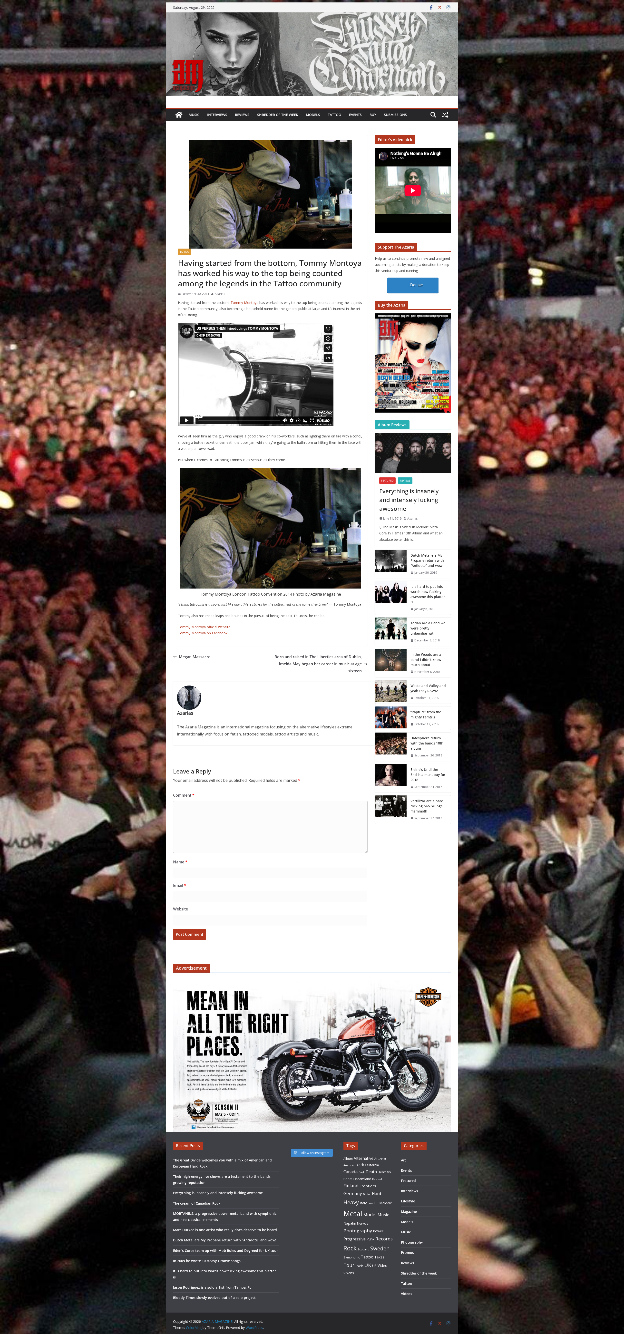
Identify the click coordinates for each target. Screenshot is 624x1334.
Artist (383, 1158)
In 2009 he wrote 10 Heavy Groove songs (207, 1260)
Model (370, 1214)
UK (367, 1265)
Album (348, 1158)
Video (382, 1265)
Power (378, 1230)
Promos (407, 1252)
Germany (352, 1193)
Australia (348, 1165)
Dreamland (362, 1178)
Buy (373, 114)
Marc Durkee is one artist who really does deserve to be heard (225, 1230)
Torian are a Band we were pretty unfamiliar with (427, 628)
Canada (350, 1171)
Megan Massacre (194, 656)
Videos (406, 1293)
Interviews (217, 114)
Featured (387, 480)
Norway (362, 1223)
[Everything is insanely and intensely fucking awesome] (413, 453)
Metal (352, 1213)
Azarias (220, 294)
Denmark (384, 1172)
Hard (376, 1193)
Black (359, 1164)
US (374, 1265)
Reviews (242, 114)
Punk (370, 1239)
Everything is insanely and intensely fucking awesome (409, 499)
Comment (184, 795)
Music (194, 114)
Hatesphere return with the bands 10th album (426, 743)
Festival (377, 1179)
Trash (359, 1266)
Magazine (409, 1211)
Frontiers (368, 1185)
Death (371, 1171)
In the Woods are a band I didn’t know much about (425, 659)
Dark (362, 1172)
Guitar (367, 1194)
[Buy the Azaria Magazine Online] (413, 316)
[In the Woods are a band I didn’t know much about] (391, 663)
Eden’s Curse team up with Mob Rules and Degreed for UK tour (225, 1250)
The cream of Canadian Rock (196, 1203)
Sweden (380, 1248)
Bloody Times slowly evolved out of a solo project (214, 1297)
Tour (348, 1265)
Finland (351, 1186)
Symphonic (351, 1257)
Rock (350, 1248)
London (373, 1203)
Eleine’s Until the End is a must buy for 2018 (427, 774)
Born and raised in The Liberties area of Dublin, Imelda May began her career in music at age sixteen (318, 664)
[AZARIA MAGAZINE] (312, 16)
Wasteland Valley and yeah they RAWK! (428, 688)
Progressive (354, 1239)
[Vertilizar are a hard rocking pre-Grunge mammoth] (391, 809)
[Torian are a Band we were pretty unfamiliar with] (391, 632)
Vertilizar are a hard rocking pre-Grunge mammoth (426, 806)
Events (355, 114)
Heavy (351, 1202)
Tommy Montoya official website (204, 627)
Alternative (363, 1158)
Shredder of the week (277, 114)
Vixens (348, 1273)
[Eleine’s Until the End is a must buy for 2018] (391, 778)
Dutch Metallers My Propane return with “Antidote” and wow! (427, 560)
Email (179, 885)
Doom (347, 1179)
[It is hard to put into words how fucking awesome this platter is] (391, 598)
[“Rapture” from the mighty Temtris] (391, 718)
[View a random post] (445, 115)
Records (384, 1239)
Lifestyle (408, 1201)
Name (180, 862)
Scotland (363, 1249)
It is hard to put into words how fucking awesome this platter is (427, 594)
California (372, 1165)
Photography (357, 1231)
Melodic (385, 1203)
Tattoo (334, 114)
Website (180, 909)
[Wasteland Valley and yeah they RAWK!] (391, 692)
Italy (363, 1202)
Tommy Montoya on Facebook (202, 633)
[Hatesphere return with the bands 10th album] (391, 747)
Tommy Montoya (244, 302)
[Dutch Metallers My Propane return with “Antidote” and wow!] (391, 564)
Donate (416, 285)
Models (313, 114)
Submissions (395, 114)
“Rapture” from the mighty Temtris (425, 714)
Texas (379, 1257)
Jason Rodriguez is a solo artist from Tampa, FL (212, 1287)
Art (376, 1158)
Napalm (349, 1223)
